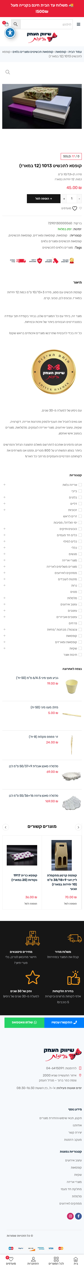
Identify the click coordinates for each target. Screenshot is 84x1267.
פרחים (73, 623)
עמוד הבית (75, 52)
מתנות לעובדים (67, 579)
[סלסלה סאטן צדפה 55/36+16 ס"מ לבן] (72, 804)
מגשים (73, 554)
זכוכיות (72, 510)
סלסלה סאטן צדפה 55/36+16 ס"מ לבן (33, 796)
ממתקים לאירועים (66, 573)
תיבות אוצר (70, 655)
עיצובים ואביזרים (66, 617)
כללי (74, 548)
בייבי (74, 491)
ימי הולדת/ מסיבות (65, 523)
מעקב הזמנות (73, 1140)
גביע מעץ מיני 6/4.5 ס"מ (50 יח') (37, 678)
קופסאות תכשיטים (20, 235)
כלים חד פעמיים (67, 535)
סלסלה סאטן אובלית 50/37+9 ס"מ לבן (33, 766)
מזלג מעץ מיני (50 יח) (44, 707)
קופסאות (60, 52)
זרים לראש (70, 516)
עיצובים (72, 611)
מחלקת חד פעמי (71, 1189)
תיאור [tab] (77, 282)
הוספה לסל (42, 198)
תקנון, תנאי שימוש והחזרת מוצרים (60, 1118)
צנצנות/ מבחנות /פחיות (62, 629)
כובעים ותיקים (68, 529)
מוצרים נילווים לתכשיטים (57, 247)
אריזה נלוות (69, 485)
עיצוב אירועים (68, 604)
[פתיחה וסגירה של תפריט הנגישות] (10, 32)
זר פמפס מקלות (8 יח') (43, 737)
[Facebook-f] (78, 1216)
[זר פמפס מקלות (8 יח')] (72, 745)
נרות (74, 585)
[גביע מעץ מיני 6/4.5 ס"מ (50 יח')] (72, 686)
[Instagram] (70, 1216)
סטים (73, 592)
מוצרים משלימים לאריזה (62, 567)
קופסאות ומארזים (44, 235)
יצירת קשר (75, 1132)
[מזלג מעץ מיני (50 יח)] (72, 716)
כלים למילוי (70, 541)
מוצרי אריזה (69, 560)
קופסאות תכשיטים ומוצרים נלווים (33, 52)
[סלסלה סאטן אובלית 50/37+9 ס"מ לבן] (72, 775)
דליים (73, 504)
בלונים (73, 497)
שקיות (73, 648)
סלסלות (72, 598)
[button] (7, 72)
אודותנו (77, 1125)
